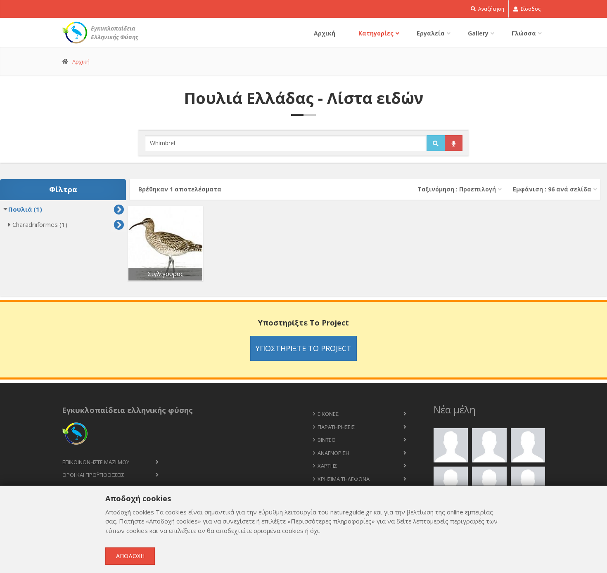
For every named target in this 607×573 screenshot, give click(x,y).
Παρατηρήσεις (336, 427)
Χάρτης (327, 465)
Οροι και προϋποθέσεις (93, 475)
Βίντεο (327, 439)
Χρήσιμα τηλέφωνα (344, 479)
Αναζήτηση (490, 8)
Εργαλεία (431, 33)
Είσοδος (530, 8)
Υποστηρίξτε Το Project (303, 348)
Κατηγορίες (376, 33)
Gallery (478, 33)
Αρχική (324, 33)
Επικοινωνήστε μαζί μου (95, 462)
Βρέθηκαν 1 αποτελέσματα (179, 189)
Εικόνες (328, 413)
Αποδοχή (130, 556)
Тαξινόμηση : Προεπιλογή (456, 189)
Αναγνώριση (333, 453)
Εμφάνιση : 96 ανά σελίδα (552, 189)
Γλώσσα (524, 33)
